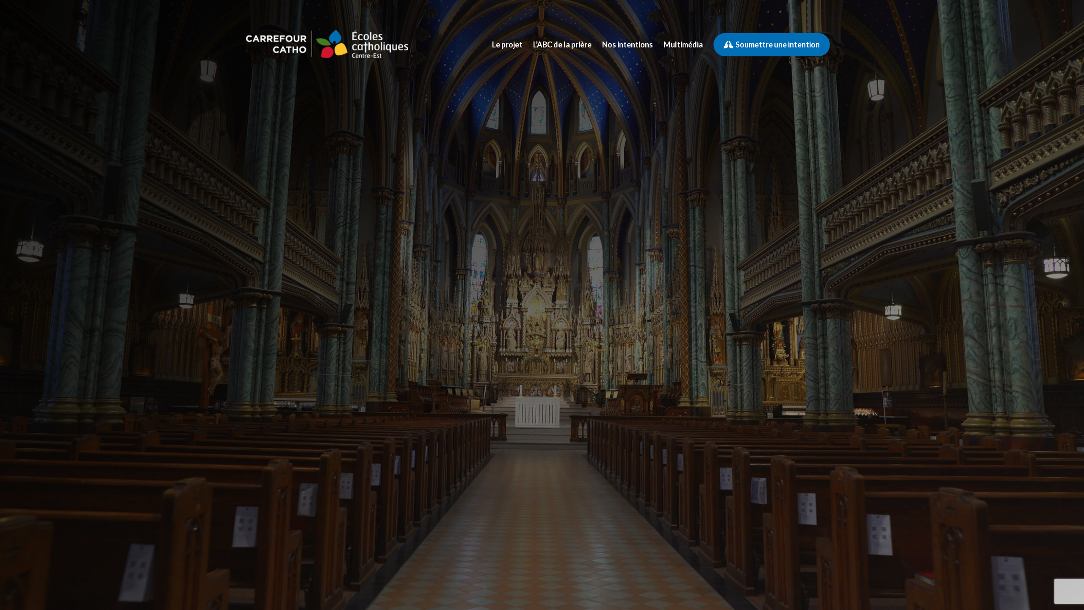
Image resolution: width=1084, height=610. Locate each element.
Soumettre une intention (778, 44)
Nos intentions (627, 44)
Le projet (507, 44)
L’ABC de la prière (562, 44)
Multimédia (683, 44)
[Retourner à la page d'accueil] (327, 44)
